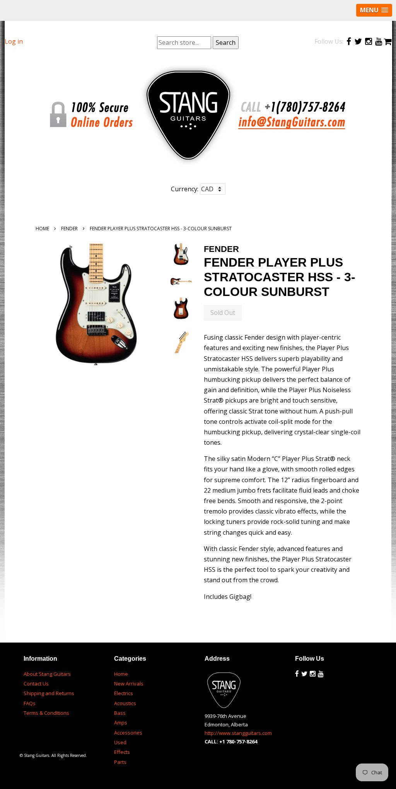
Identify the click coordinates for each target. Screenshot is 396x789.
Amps (120, 722)
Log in (14, 41)
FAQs (30, 703)
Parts (120, 761)
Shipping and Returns (49, 693)
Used (120, 742)
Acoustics (125, 703)
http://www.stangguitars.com (238, 732)
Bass (120, 712)
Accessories (128, 732)
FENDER (69, 228)
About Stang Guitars (47, 673)
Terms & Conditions (46, 712)
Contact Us (36, 683)
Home (42, 228)
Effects (122, 751)
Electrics (123, 693)
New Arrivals (128, 683)
